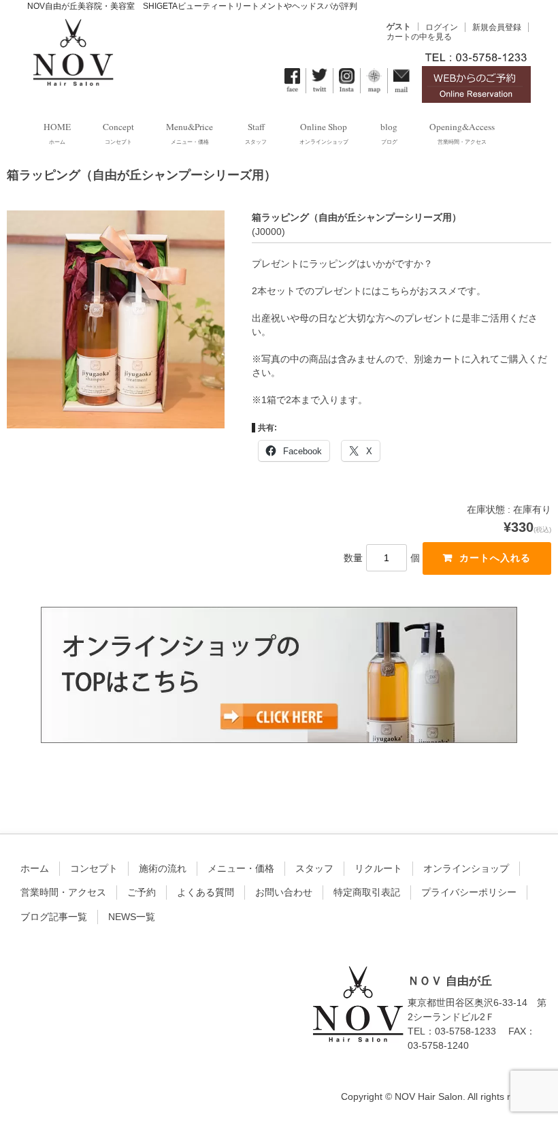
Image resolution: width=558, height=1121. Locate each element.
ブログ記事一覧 (53, 916)
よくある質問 (205, 892)
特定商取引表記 (366, 892)
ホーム (34, 868)
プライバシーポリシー (468, 892)
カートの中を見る (419, 37)
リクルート (378, 868)
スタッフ (314, 868)
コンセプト (94, 868)
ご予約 (141, 892)
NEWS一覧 (131, 916)
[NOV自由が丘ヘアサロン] (72, 78)
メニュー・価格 (241, 868)
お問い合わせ (283, 892)
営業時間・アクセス (63, 892)
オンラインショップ (466, 868)
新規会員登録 (496, 27)
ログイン (441, 27)
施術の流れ (162, 868)
